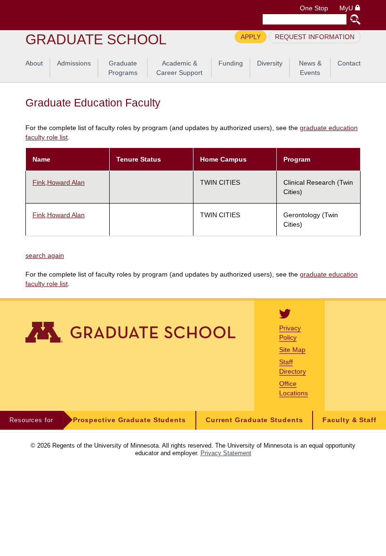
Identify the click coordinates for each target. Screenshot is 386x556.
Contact (349, 63)
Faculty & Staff (349, 420)
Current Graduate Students (254, 420)
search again (44, 255)
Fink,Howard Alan (58, 182)
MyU (347, 8)
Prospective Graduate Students (129, 420)
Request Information (314, 37)
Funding (230, 63)
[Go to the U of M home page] (93, 15)
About (34, 63)
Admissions (74, 63)
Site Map (292, 349)
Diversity (269, 63)
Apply (251, 37)
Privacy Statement (226, 453)
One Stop (314, 8)
